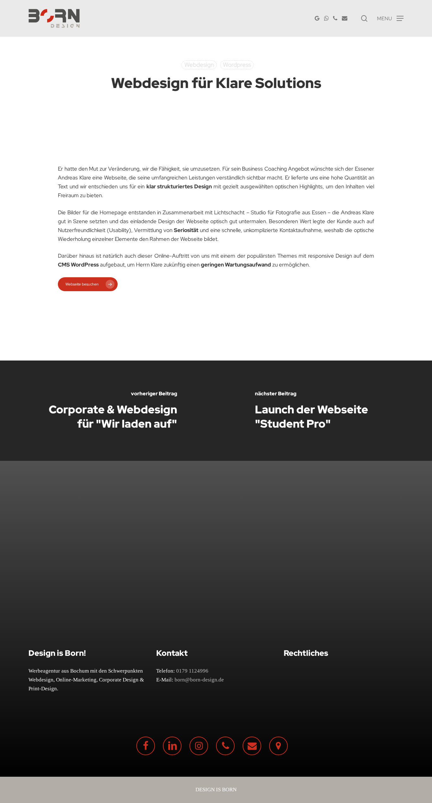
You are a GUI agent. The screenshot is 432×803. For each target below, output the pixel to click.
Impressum (301, 681)
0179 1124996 (192, 671)
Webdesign (199, 65)
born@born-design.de (199, 680)
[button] (390, 18)
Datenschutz (303, 671)
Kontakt (298, 692)
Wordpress (237, 65)
